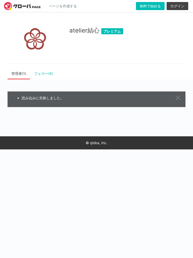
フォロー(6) (43, 73)
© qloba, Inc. (96, 143)
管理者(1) (18, 73)
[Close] (178, 98)
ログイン (177, 6)
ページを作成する (63, 6)
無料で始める (150, 6)
